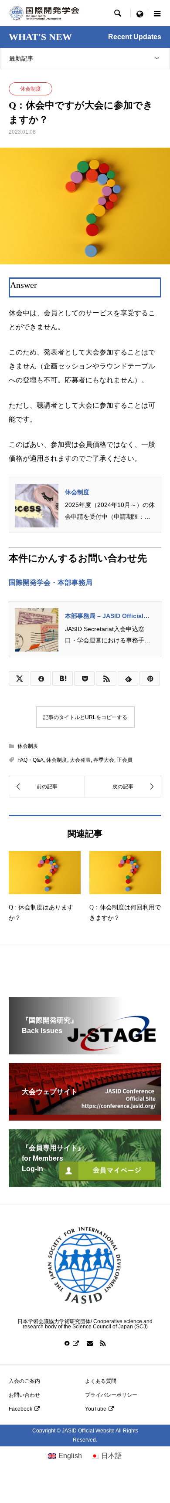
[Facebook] (72, 1343)
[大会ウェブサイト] (85, 1117)
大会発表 (80, 760)
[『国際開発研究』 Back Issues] (85, 1050)
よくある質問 (100, 1381)
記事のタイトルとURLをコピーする (85, 717)
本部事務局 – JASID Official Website (104, 616)
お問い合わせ (24, 1395)
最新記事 (21, 58)
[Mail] (90, 1343)
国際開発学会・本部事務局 (50, 582)
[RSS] (103, 1343)
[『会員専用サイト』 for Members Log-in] (85, 1183)
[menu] (139, 13)
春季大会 (103, 760)
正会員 (125, 760)
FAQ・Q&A (30, 760)
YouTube (95, 1409)
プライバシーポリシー (111, 1395)
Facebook (20, 1409)
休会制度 (30, 89)
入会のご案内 (24, 1381)
